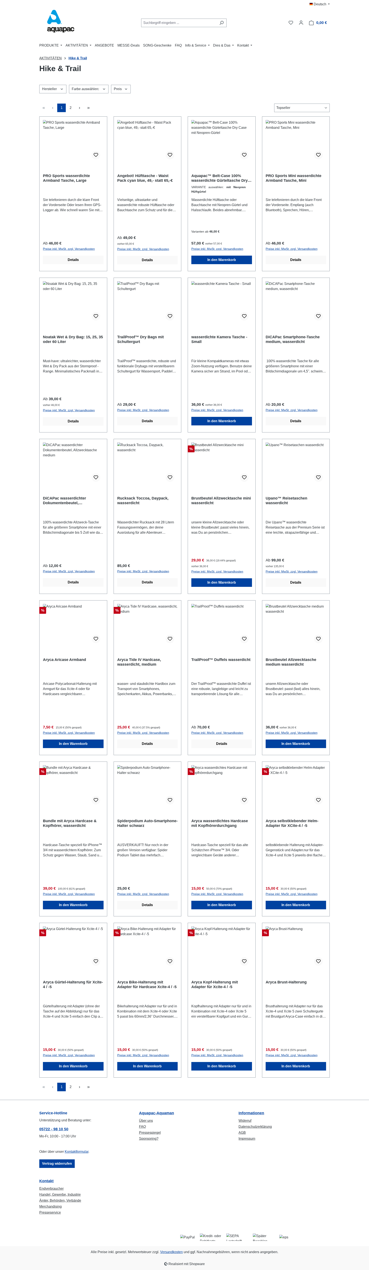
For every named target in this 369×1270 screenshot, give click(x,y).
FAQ (142, 1126)
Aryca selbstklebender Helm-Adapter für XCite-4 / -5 (292, 823)
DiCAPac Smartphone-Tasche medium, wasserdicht (293, 339)
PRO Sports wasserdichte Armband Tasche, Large (66, 178)
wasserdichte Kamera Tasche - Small (219, 339)
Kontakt (46, 1181)
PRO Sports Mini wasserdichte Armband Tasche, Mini (293, 178)
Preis (118, 89)
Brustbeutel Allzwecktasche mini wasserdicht (221, 500)
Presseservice (50, 1212)
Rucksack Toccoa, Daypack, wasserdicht (142, 500)
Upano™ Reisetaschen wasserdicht (286, 500)
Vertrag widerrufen (57, 1163)
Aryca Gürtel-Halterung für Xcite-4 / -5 (73, 984)
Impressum (247, 1138)
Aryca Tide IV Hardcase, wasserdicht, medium (139, 662)
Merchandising (50, 1206)
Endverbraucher (51, 1188)
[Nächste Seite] (79, 108)
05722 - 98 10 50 (53, 1129)
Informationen (251, 1113)
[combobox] (179, 23)
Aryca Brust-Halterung (286, 982)
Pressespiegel (150, 1132)
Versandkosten (171, 1252)
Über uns (146, 1120)
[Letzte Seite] (88, 108)
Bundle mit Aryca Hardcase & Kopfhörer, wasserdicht (70, 823)
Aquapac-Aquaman (156, 1113)
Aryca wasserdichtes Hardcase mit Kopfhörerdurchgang (219, 823)
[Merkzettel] (291, 22)
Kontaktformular (76, 1151)
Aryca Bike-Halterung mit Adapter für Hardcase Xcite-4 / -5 (147, 984)
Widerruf (245, 1120)
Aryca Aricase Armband (64, 660)
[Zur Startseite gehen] (60, 21)
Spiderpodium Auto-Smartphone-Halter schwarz (147, 823)
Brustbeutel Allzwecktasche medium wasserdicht (291, 662)
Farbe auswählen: (86, 89)
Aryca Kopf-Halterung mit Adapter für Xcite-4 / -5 (214, 984)
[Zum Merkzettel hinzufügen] (96, 155)
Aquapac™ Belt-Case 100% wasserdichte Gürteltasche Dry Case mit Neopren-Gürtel (219, 178)
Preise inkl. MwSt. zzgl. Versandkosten (69, 248)
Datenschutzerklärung (255, 1126)
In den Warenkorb (221, 260)
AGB (242, 1132)
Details (73, 260)
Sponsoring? (148, 1138)
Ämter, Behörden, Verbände (60, 1200)
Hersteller (50, 89)
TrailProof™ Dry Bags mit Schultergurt (140, 339)
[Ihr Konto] (301, 22)
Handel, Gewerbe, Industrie (60, 1194)
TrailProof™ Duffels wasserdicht (220, 660)
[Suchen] (222, 23)
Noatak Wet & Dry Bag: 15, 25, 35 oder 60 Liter (73, 339)
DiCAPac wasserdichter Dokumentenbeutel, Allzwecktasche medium (65, 500)
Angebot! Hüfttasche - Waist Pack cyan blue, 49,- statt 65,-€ (145, 178)
